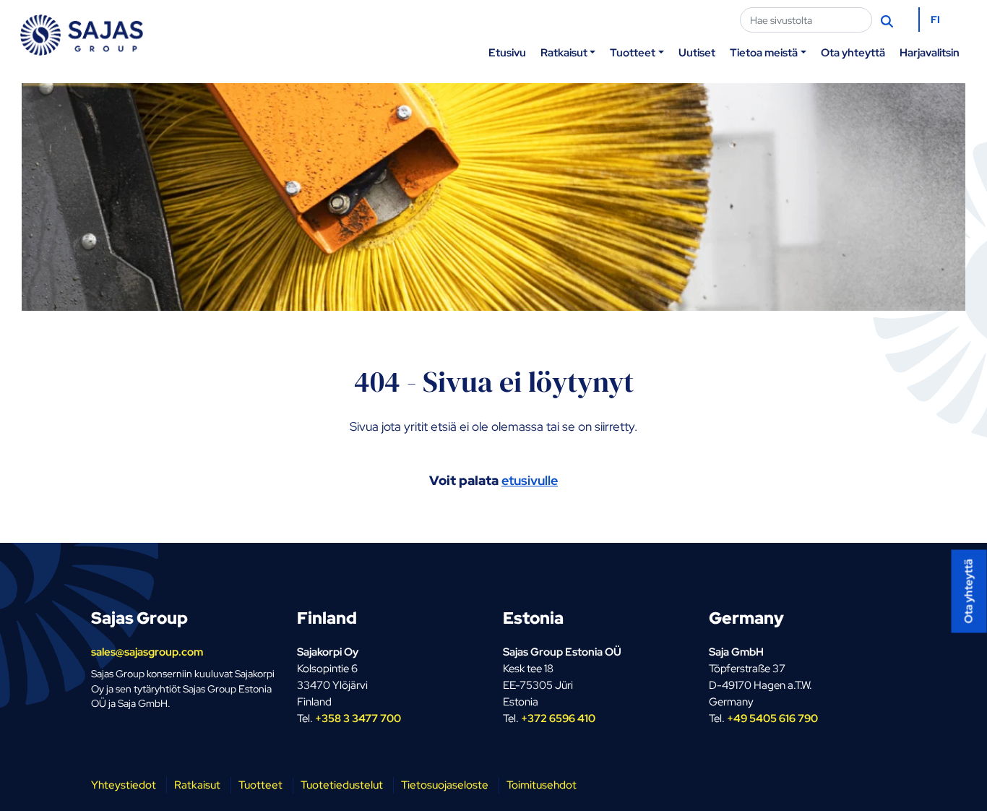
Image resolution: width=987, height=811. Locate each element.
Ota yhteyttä (853, 52)
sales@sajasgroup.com (147, 651)
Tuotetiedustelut (342, 784)
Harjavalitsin (930, 52)
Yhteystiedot (123, 784)
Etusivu (507, 52)
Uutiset (696, 52)
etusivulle (529, 480)
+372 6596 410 (558, 718)
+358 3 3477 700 (358, 718)
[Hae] (888, 20)
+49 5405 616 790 (772, 718)
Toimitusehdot (542, 784)
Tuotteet (632, 52)
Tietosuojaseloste (444, 784)
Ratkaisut (563, 52)
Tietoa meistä (764, 52)
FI (935, 19)
